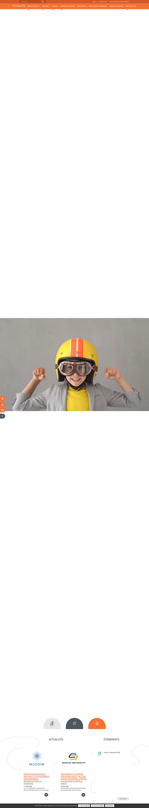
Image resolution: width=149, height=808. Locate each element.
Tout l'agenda (123, 798)
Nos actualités (131, 6)
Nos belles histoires (117, 6)
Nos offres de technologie (98, 6)
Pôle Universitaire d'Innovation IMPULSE (119, 1)
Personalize (109, 805)
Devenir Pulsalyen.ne (68, 6)
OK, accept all (84, 805)
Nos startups (82, 6)
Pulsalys (55, 6)
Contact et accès (103, 1)
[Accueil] (19, 6)
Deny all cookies (98, 805)
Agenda (94, 1)
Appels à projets (33, 6)
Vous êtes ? (45, 6)
